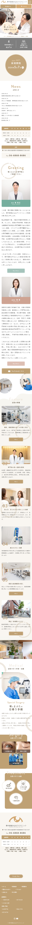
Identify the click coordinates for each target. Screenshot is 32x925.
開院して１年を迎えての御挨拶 (10, 115)
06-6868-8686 (16, 155)
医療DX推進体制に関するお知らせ (11, 95)
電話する (8, 6)
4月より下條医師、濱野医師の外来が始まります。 (15, 100)
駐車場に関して (6, 120)
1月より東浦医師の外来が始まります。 (12, 105)
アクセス (24, 6)
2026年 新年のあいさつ (9, 110)
